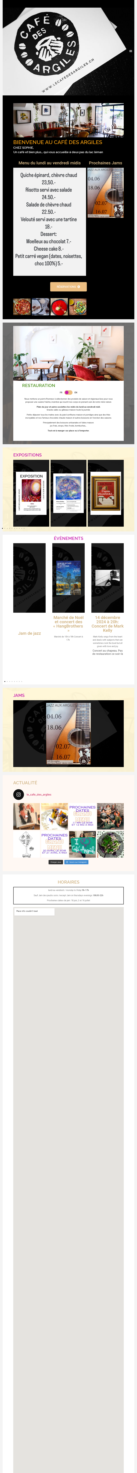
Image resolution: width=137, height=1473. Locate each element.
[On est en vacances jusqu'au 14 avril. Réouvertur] (26, 844)
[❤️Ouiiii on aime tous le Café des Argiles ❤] (82, 844)
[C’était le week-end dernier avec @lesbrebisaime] (54, 816)
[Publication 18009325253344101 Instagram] (26, 816)
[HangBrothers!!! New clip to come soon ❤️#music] (110, 816)
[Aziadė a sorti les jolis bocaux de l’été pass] (110, 844)
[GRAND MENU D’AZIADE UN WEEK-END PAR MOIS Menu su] (82, 816)
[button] (131, 51)
